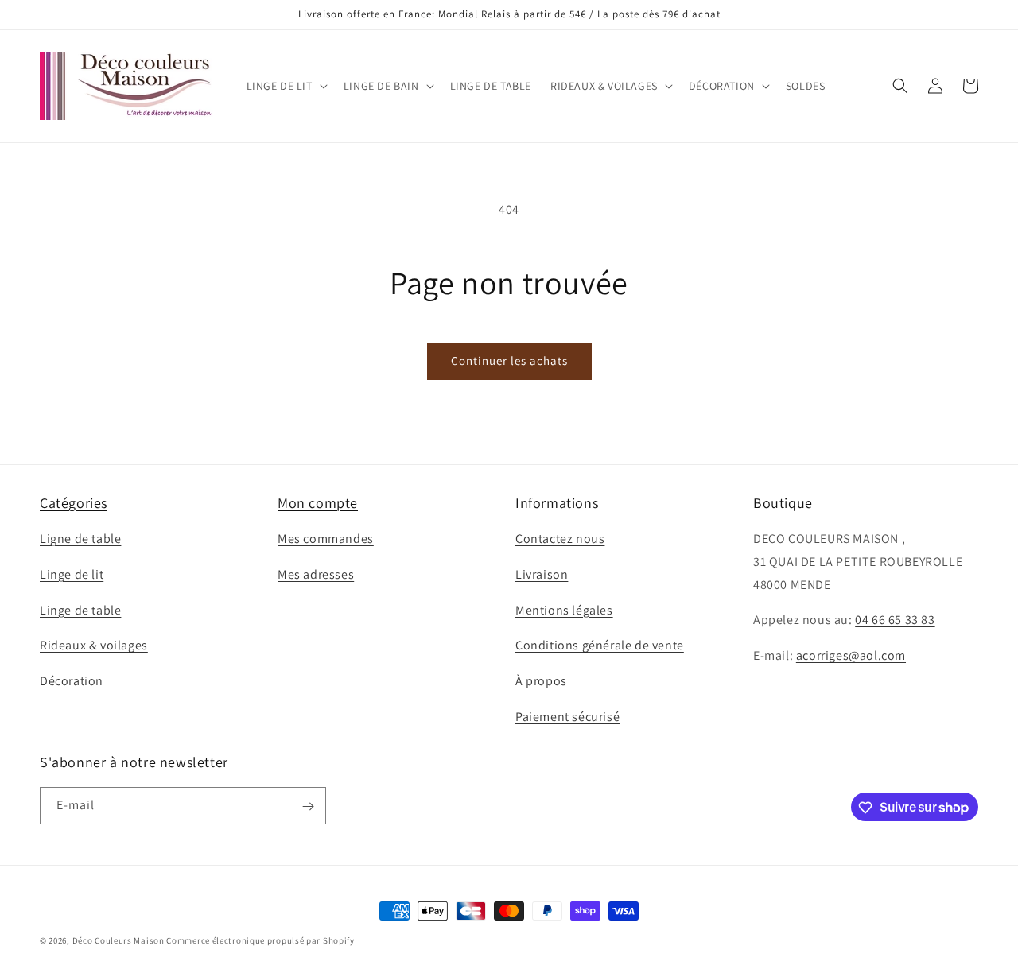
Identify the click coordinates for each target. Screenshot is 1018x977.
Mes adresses (316, 574)
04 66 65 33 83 (894, 620)
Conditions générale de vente (599, 646)
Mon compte (318, 503)
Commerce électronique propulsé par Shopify (260, 940)
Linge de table (80, 610)
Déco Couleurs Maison (118, 940)
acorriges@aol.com (851, 656)
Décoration (71, 681)
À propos (541, 681)
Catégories (73, 503)
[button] (285, 86)
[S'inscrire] (307, 806)
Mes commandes (326, 538)
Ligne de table (80, 538)
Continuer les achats (509, 360)
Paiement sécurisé (567, 716)
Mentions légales (564, 610)
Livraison (541, 574)
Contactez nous (559, 538)
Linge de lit (71, 574)
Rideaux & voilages (94, 646)
